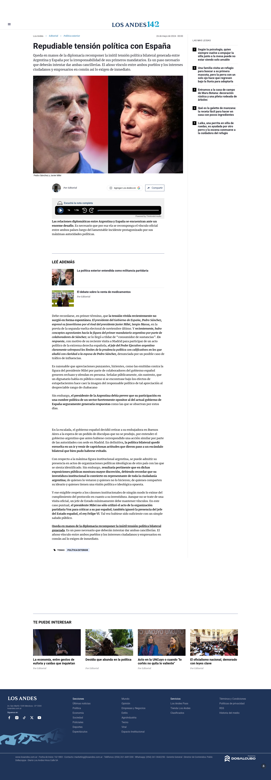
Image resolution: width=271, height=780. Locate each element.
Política (77, 708)
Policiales (78, 722)
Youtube (39, 718)
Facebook (9, 718)
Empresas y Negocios (133, 708)
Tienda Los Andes (180, 708)
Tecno (125, 722)
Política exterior (77, 550)
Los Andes (38, 36)
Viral (124, 726)
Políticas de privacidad (231, 703)
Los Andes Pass (179, 703)
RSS (221, 708)
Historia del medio (229, 712)
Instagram (17, 718)
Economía (78, 712)
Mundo (125, 698)
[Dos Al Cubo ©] (240, 760)
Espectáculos (80, 731)
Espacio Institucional (133, 731)
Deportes (77, 726)
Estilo (125, 712)
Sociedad (78, 717)
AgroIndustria (129, 717)
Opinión (126, 703)
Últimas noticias (81, 703)
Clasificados (177, 712)
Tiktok (24, 718)
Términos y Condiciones (232, 698)
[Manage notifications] (263, 766)
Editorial (53, 35)
